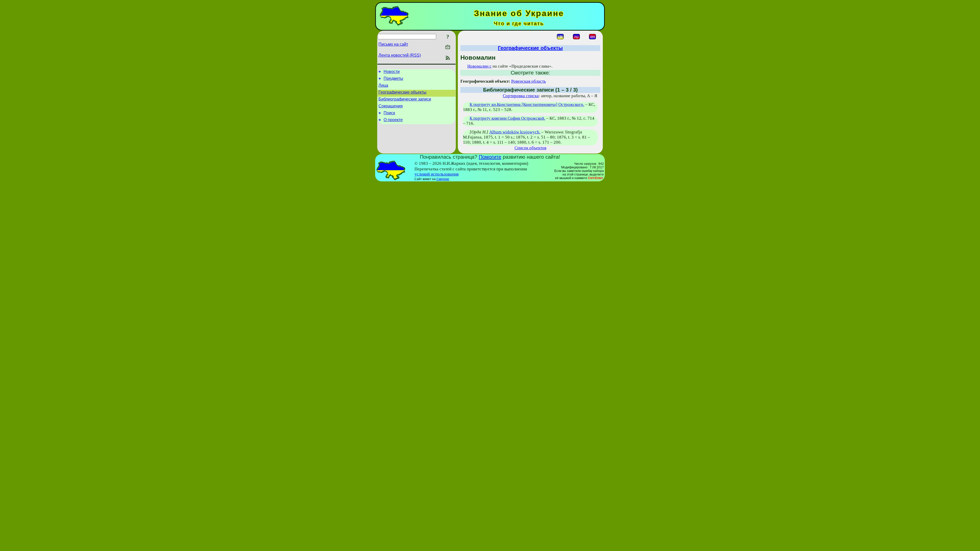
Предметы (393, 78)
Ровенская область (528, 81)
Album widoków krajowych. (514, 132)
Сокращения (390, 106)
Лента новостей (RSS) (399, 55)
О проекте (393, 120)
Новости (392, 71)
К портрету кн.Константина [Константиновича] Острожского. (527, 104)
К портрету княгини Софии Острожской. (507, 118)
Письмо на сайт (393, 44)
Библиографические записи (404, 99)
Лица (383, 85)
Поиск (389, 113)
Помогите (490, 157)
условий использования (436, 174)
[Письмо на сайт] (447, 47)
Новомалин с (479, 66)
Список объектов (530, 147)
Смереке (442, 179)
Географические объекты (402, 92)
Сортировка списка (521, 95)
